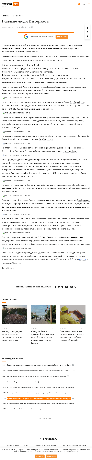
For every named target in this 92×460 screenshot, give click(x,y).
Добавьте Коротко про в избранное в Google (23, 382)
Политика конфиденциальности (74, 445)
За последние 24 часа (12, 358)
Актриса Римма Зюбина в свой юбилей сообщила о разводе (29, 409)
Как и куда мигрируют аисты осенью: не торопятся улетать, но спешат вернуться (12, 336)
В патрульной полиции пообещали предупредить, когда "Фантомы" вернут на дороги (38, 393)
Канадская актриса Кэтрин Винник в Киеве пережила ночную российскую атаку (36, 376)
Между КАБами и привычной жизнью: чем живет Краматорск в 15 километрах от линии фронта (42, 337)
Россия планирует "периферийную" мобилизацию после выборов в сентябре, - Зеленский (40, 387)
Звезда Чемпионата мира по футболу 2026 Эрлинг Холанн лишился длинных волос (37, 371)
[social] (55, 287)
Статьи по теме (9, 299)
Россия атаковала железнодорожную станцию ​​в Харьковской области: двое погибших (39, 365)
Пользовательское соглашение (45, 445)
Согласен (39, 456)
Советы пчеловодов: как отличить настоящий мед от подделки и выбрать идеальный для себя (72, 336)
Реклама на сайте (12, 445)
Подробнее (51, 456)
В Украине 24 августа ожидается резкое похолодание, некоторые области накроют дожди (40, 403)
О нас (26, 445)
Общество (24, 328)
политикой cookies (70, 451)
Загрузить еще (45, 418)
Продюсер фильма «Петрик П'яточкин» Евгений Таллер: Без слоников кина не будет (39, 399)
